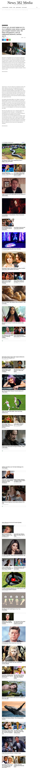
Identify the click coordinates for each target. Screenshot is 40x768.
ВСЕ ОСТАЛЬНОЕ (24, 7)
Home (3, 9)
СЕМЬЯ (14, 7)
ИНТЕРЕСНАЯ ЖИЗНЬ (5, 7)
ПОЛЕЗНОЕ (10, 7)
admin (4, 37)
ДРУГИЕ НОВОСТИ (18, 7)
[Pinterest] (7, 40)
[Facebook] (3, 40)
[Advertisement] (20, 17)
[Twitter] (5, 40)
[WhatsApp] (10, 40)
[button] (37, 7)
